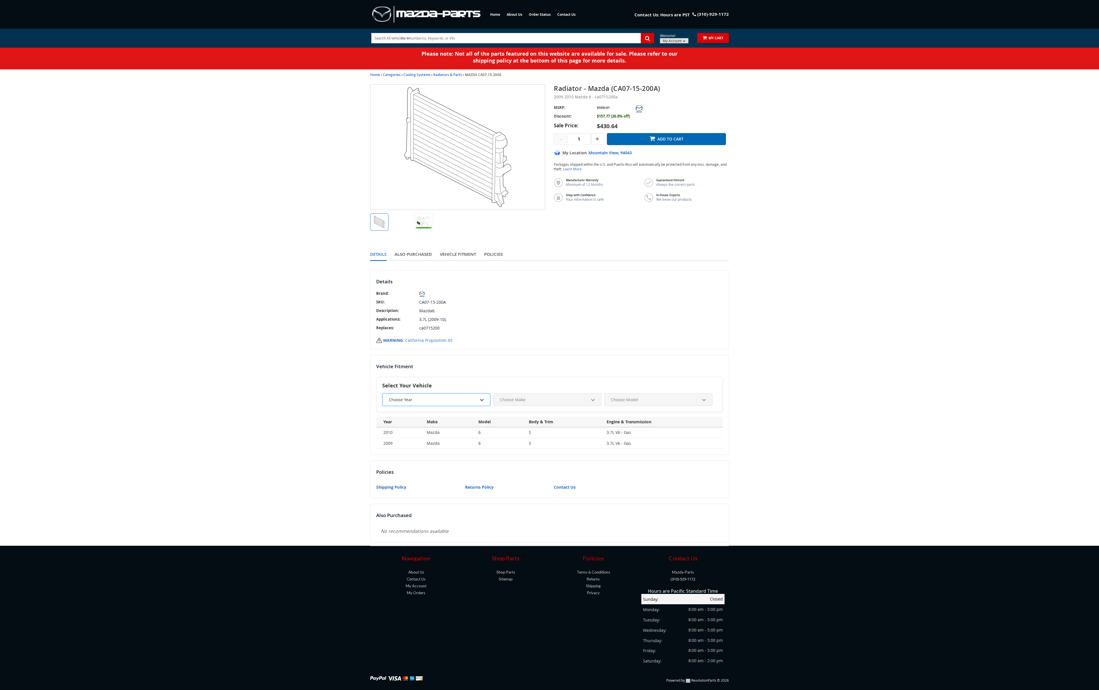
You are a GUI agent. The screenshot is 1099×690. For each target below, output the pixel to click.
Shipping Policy (391, 487)
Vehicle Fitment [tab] (458, 254)
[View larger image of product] (379, 222)
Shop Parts (505, 572)
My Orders (416, 592)
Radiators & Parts (447, 74)
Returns (593, 579)
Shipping (593, 586)
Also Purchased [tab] (413, 254)
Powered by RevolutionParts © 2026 (697, 680)
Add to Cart (670, 139)
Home (495, 14)
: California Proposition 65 (418, 340)
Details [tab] (378, 254)
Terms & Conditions (593, 572)
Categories (392, 74)
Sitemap (506, 579)
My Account (672, 40)
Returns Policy (479, 487)
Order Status (540, 14)
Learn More (572, 169)
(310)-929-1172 (683, 579)
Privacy (593, 592)
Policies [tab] (493, 254)
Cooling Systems (416, 74)
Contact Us (566, 14)
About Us (514, 14)
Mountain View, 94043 (610, 153)
